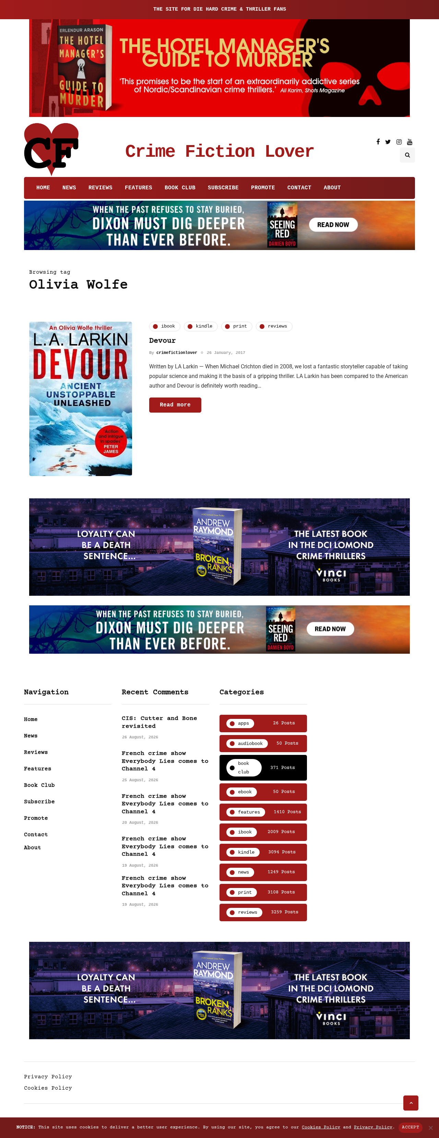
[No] (430, 1127)
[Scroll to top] (410, 1103)
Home (43, 188)
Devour (162, 341)
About (332, 188)
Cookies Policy (48, 1088)
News (69, 188)
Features (138, 188)
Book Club (180, 188)
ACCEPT (410, 1127)
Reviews (100, 188)
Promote (263, 188)
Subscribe (223, 188)
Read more (175, 405)
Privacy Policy (48, 1077)
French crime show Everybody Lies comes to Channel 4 (165, 761)
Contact (299, 188)
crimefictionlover (176, 353)
